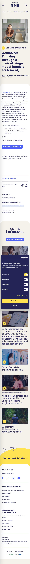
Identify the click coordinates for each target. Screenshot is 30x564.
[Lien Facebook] (2, 478)
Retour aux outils (10, 178)
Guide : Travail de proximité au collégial (12, 368)
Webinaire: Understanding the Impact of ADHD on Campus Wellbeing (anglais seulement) (15, 399)
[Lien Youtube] (19, 478)
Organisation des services (8, 197)
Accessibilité (5, 537)
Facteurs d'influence (7, 520)
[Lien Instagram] (13, 478)
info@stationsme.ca (8, 473)
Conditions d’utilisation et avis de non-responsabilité (14, 541)
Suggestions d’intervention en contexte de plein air (12, 429)
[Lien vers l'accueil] (15, 5)
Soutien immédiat (6, 493)
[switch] (26, 279)
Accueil (4, 11)
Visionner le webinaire (11, 147)
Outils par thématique (7, 526)
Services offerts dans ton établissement (13, 490)
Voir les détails (21, 296)
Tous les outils (5, 496)
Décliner (15, 305)
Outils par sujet (6, 499)
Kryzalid (10, 543)
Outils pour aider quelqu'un (9, 502)
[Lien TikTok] (7, 478)
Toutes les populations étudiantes (13, 205)
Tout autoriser (15, 300)
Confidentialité (5, 539)
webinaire (6, 92)
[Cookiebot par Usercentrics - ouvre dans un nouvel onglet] (21, 257)
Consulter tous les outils (15, 239)
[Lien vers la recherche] (26, 5)
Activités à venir (6, 529)
